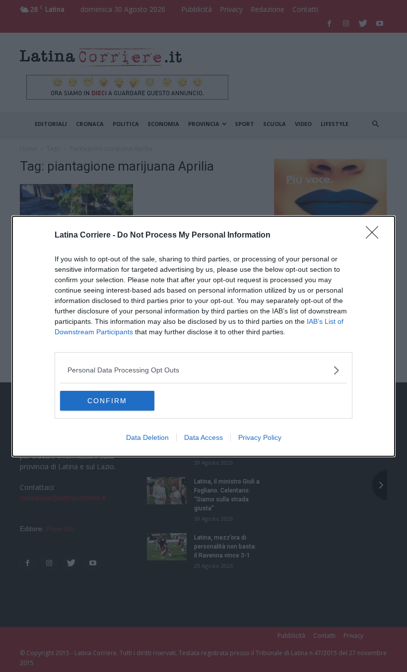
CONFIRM (107, 401)
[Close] (375, 235)
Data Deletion (147, 437)
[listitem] (203, 370)
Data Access (203, 437)
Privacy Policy (259, 437)
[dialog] (203, 336)
